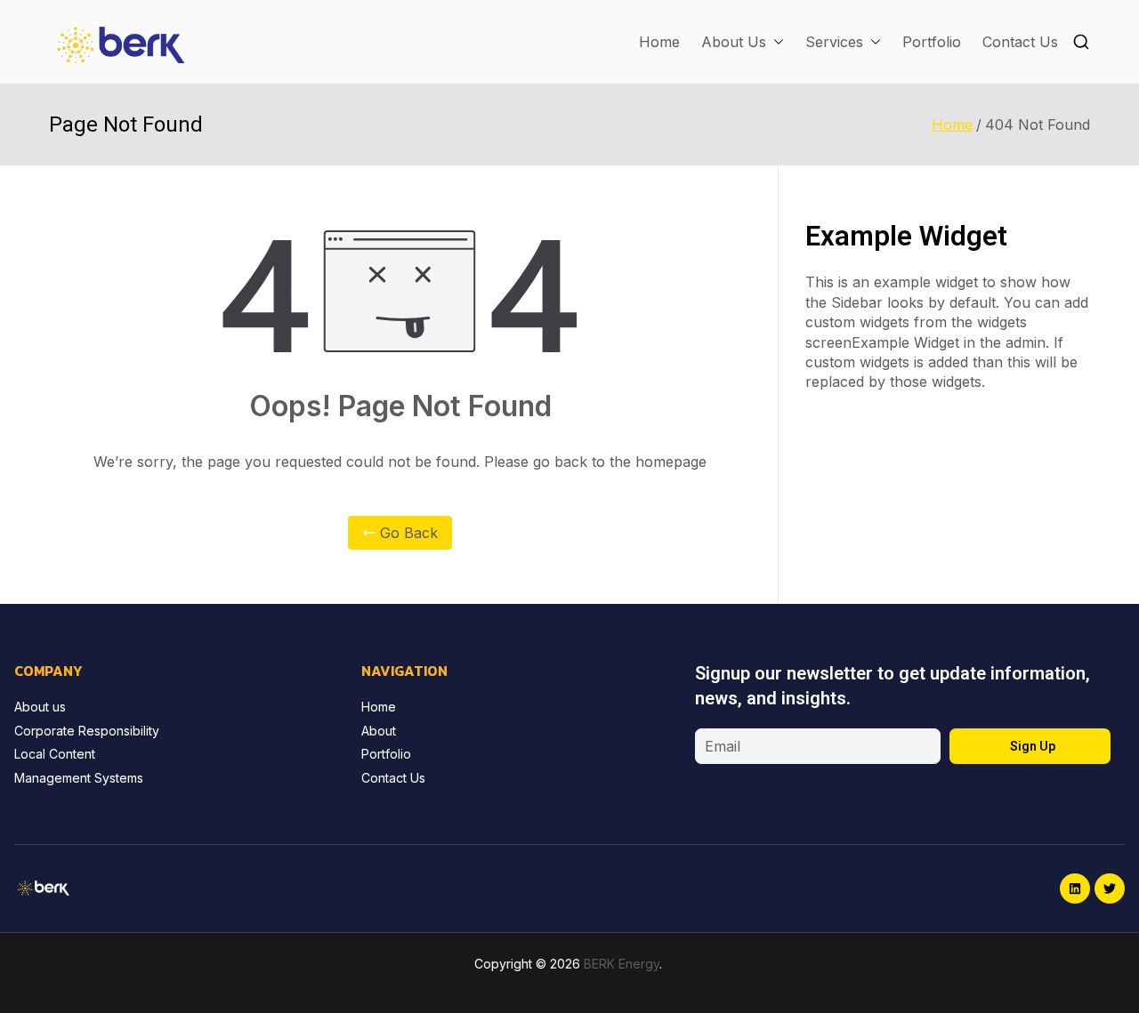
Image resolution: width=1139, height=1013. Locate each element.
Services (834, 42)
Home (659, 42)
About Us (733, 42)
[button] (775, 42)
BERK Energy (621, 963)
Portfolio (931, 42)
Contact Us (1020, 42)
